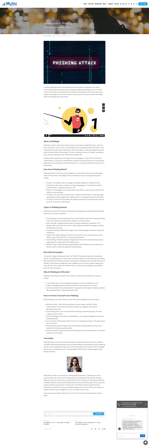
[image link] (9, 3)
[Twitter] (95, 429)
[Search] (120, 3)
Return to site (48, 429)
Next (76, 420)
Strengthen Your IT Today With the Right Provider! (57, 423)
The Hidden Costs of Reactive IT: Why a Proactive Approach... (88, 423)
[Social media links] (128, 3)
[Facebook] (92, 429)
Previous (47, 420)
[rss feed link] (104, 429)
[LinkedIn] (99, 429)
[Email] (102, 429)
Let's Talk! (143, 4)
